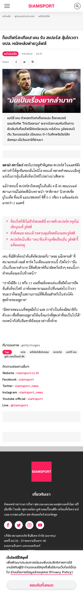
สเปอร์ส (57, 352)
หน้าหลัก (6, 16)
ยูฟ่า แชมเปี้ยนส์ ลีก (14, 356)
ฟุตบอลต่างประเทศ (24, 16)
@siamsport (19, 405)
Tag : (7, 352)
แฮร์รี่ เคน (71, 352)
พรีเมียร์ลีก (44, 16)
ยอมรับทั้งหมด (41, 585)
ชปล (23, 352)
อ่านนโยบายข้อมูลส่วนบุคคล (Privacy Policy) (41, 572)
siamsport (26, 379)
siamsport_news (26, 385)
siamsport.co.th (27, 372)
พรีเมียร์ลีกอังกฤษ (39, 352)
